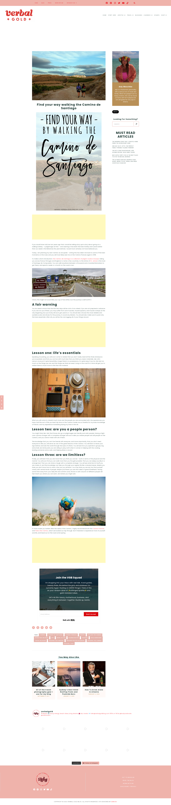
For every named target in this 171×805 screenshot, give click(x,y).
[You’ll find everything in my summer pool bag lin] (64, 729)
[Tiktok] (127, 3)
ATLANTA (157, 15)
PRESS (49, 3)
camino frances (71, 635)
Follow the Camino (41, 531)
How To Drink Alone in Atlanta (94, 691)
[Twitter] (119, 3)
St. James (93, 261)
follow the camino (94, 635)
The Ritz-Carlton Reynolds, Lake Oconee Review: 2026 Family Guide (123, 151)
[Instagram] (115, 3)
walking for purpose (56, 640)
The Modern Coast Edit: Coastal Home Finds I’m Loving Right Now (125, 142)
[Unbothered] (43, 750)
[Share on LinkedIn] (46, 627)
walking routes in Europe (75, 640)
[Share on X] (37, 627)
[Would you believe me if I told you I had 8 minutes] (107, 750)
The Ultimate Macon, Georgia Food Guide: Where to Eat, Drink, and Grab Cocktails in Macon (124, 161)
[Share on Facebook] (33, 627)
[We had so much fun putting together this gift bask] (128, 729)
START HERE (112, 15)
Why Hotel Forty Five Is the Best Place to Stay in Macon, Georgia (125, 156)
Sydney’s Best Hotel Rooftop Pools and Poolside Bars (68, 692)
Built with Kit (69, 620)
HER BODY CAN (71, 3)
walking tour (69, 643)
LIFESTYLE (121, 15)
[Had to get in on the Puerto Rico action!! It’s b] (85, 729)
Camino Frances (98, 528)
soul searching (96, 637)
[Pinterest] (111, 3)
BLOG (42, 3)
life (52, 637)
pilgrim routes (74, 637)
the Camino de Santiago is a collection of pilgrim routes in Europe (76, 259)
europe (82, 635)
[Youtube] (123, 3)
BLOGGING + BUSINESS (143, 15)
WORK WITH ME (59, 3)
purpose (85, 637)
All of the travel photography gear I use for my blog (43, 692)
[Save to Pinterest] (42, 627)
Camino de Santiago (55, 635)
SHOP (163, 15)
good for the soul (41, 637)
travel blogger (40, 640)
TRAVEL (129, 15)
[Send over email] (50, 627)
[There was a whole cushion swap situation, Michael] (43, 729)
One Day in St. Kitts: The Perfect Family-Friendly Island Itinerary (123, 146)
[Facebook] (107, 3)
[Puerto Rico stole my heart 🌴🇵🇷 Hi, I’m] (107, 729)
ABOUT (115, 112)
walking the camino (95, 640)
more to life (61, 637)
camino (42, 635)
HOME (36, 3)
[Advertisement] (85, 37)
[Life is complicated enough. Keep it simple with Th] (128, 750)
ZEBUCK (114, 801)
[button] (134, 3)
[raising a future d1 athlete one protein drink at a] (64, 750)
